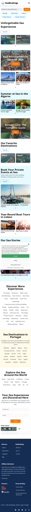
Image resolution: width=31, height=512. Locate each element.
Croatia (27, 379)
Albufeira (6, 348)
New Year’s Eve (14, 313)
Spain (14, 385)
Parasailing (24, 313)
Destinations (5, 451)
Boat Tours (6, 37)
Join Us (18, 451)
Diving (4, 307)
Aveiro (19, 351)
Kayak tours (24, 310)
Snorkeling (6, 318)
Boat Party (26, 296)
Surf (12, 321)
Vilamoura (23, 362)
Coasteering (15, 301)
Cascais (13, 354)
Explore (4, 447)
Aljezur (20, 348)
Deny (15, 260)
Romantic (18, 316)
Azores (25, 351)
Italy (12, 382)
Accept (15, 256)
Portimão (13, 359)
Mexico (17, 382)
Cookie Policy (10, 267)
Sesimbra (8, 362)
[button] (28, 244)
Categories (5, 454)
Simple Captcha (5, 425)
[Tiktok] (25, 510)
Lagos (24, 354)
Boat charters (16, 296)
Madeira (12, 356)
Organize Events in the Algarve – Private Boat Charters (14, 205)
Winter (21, 324)
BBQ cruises (24, 293)
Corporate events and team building (15, 304)
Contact (18, 454)
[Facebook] (15, 510)
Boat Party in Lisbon (22, 231)
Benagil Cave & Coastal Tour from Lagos (23, 111)
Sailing (25, 316)
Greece (6, 382)
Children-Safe (14, 299)
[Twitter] (19, 510)
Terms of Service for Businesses (21, 494)
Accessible (6, 293)
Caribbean (19, 379)
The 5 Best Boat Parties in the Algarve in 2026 (14, 275)
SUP (7, 321)
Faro (19, 354)
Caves (6, 299)
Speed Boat (14, 318)
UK (23, 385)
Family (5, 310)
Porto (19, 359)
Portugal (24, 382)
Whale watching (12, 324)
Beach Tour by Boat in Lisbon (22, 83)
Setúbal (15, 362)
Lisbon (19, 155)
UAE (19, 385)
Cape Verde (10, 379)
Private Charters (9, 316)
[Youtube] (22, 510)
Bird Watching (6, 296)
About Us (18, 447)
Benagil (7, 354)
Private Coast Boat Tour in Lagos (6, 111)
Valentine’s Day (20, 321)
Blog (3, 457)
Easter (23, 307)
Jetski (19, 37)
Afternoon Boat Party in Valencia (7, 83)
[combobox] (12, 9)
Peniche (5, 359)
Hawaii (4, 155)
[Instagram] (29, 510)
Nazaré (19, 356)
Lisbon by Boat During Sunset (7, 231)
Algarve (13, 348)
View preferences (15, 264)
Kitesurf (5, 313)
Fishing (11, 310)
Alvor (25, 348)
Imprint (22, 267)
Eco (28, 307)
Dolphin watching (13, 307)
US (27, 385)
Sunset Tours (24, 318)
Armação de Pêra (9, 351)
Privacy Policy (17, 267)
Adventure (15, 293)
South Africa (6, 385)
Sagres (26, 359)
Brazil (3, 379)
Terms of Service (20, 490)
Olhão (25, 356)
